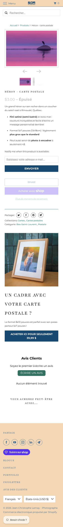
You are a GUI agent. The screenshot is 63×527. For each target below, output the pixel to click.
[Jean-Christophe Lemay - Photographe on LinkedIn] (31, 442)
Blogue (8, 460)
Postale (42, 224)
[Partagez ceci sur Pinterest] (33, 215)
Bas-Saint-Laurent (26, 224)
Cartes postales (34, 220)
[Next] (38, 71)
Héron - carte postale (25, 91)
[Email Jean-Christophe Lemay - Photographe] (40, 442)
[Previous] (24, 71)
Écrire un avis (31, 373)
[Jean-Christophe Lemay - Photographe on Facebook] (7, 442)
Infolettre (11, 482)
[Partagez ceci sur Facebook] (26, 215)
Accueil (13, 25)
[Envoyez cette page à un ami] (40, 215)
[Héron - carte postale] (31, 48)
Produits (24, 25)
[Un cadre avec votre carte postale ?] (31, 259)
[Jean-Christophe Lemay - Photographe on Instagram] (23, 442)
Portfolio (11, 475)
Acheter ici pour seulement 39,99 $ (32, 336)
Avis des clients (15, 489)
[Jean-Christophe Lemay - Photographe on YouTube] (15, 442)
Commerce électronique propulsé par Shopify (30, 512)
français (10, 499)
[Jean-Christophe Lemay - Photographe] (31, 3)
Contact (9, 467)
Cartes (21, 220)
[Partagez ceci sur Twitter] (18, 215)
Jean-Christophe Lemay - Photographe (34, 507)
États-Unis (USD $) (37, 499)
